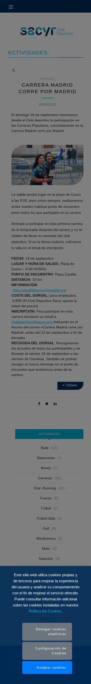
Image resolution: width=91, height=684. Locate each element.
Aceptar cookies (51, 667)
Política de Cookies (45, 611)
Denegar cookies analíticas (51, 631)
